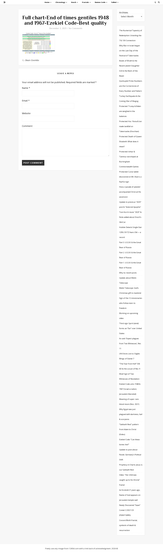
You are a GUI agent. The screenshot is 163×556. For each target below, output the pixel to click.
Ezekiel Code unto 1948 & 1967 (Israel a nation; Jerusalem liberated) (129, 389)
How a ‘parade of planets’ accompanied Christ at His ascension (130, 192)
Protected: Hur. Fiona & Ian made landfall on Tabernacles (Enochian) (130, 126)
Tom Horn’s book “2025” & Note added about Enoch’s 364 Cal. (130, 217)
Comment (27, 125)
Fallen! (114, 2)
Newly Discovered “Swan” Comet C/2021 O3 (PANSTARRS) (129, 510)
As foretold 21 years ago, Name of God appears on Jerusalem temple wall (129, 495)
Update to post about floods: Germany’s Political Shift (130, 454)
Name (26, 87)
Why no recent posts (128, 273)
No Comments (75, 28)
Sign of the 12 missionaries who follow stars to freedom (130, 303)
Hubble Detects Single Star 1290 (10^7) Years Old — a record (130, 232)
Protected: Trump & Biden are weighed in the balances (130, 111)
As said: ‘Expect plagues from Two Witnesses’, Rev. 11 (130, 343)
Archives (123, 12)
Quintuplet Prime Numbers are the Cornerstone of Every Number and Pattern (130, 86)
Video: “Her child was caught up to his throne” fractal (129, 480)
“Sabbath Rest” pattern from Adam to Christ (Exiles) (129, 429)
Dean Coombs (32, 60)
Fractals (85, 2)
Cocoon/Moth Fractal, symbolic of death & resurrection (128, 525)
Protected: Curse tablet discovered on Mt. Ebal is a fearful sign (130, 177)
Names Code (100, 2)
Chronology (60, 2)
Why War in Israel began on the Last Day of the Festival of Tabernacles (129, 50)
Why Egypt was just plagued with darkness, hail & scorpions (130, 414)
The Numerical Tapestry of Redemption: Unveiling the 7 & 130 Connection (130, 35)
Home (47, 2)
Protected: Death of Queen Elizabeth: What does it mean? (130, 141)
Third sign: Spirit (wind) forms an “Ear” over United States (130, 328)
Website (26, 113)
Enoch (73, 2)
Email (25, 100)
